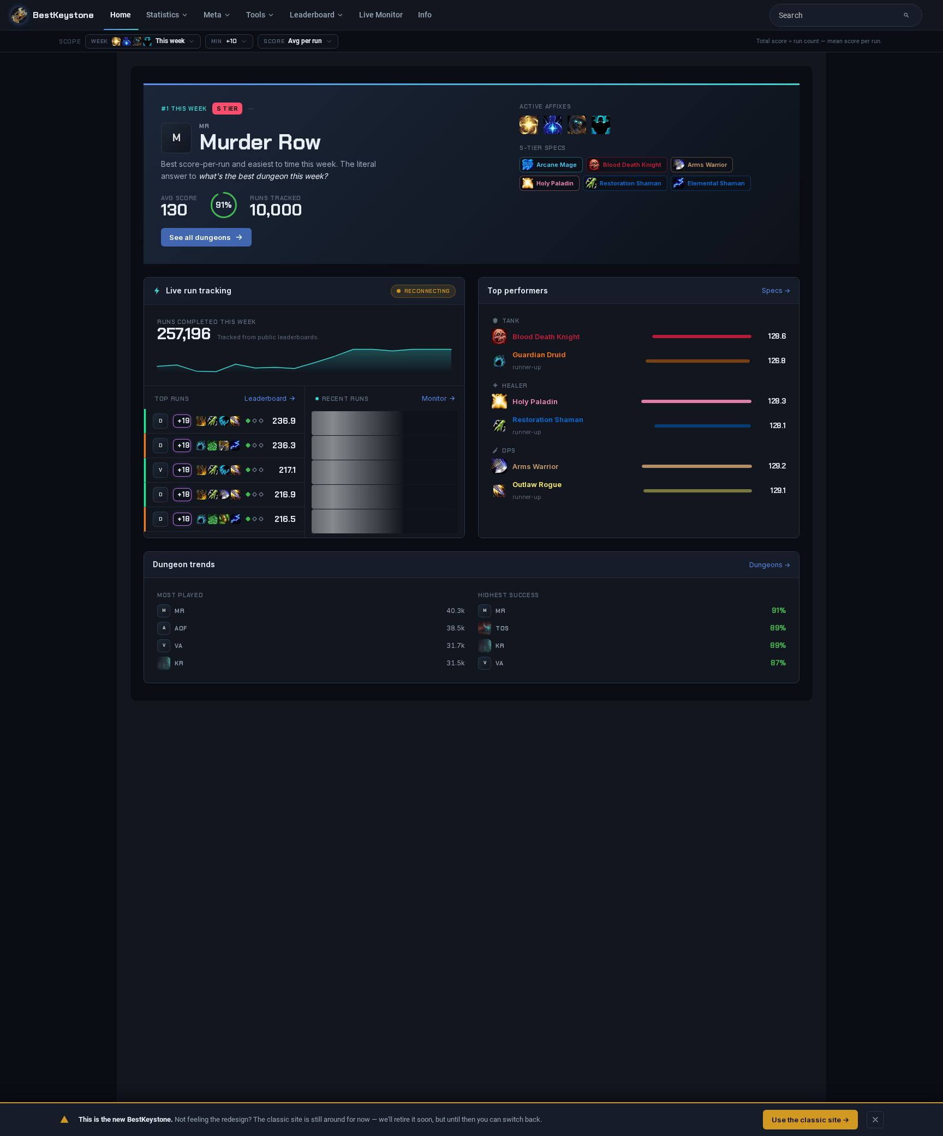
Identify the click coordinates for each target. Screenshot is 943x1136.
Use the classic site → (810, 1119)
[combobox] (838, 15)
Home (120, 14)
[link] (224, 421)
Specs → (776, 290)
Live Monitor (381, 14)
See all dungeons (200, 237)
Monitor (434, 398)
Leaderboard (265, 398)
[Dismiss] (875, 1119)
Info (425, 14)
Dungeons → (769, 565)
